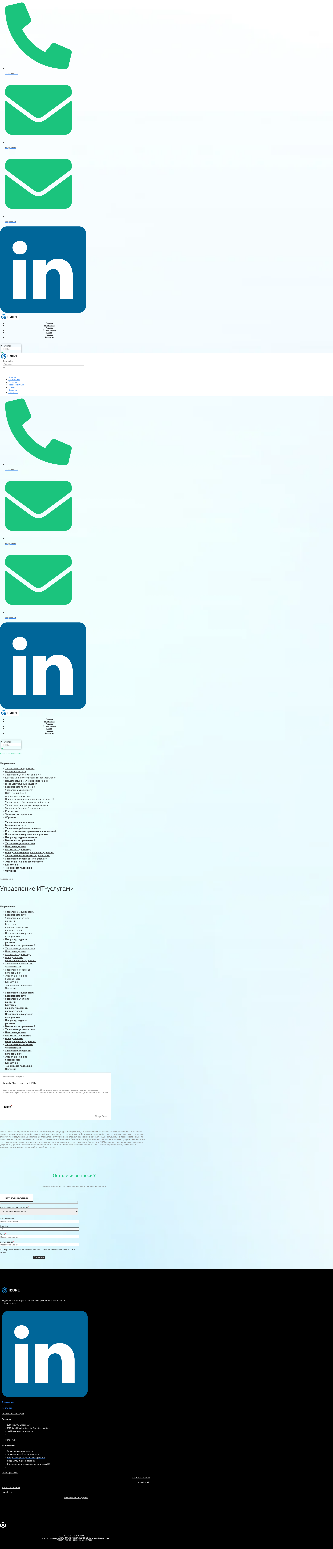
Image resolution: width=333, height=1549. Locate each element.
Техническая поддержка (76, 1497)
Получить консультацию (16, 1197)
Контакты (49, 337)
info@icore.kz (144, 1482)
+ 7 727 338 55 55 (141, 1477)
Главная (49, 323)
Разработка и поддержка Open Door (74, 1539)
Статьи (49, 332)
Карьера (49, 335)
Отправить (39, 1257)
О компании (49, 325)
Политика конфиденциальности (74, 1537)
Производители (49, 330)
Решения (49, 328)
